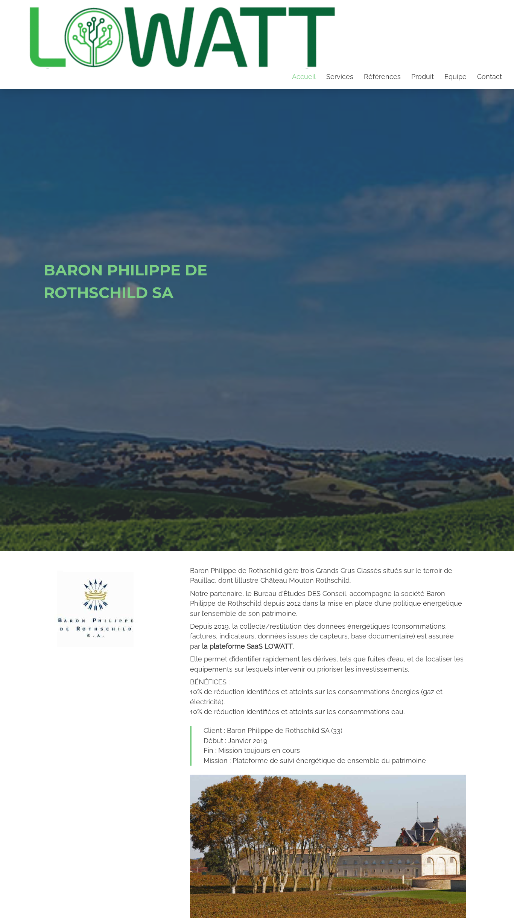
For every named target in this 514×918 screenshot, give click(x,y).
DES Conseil (326, 593)
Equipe (455, 77)
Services (339, 77)
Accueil (304, 77)
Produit (422, 77)
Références (382, 77)
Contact (489, 77)
